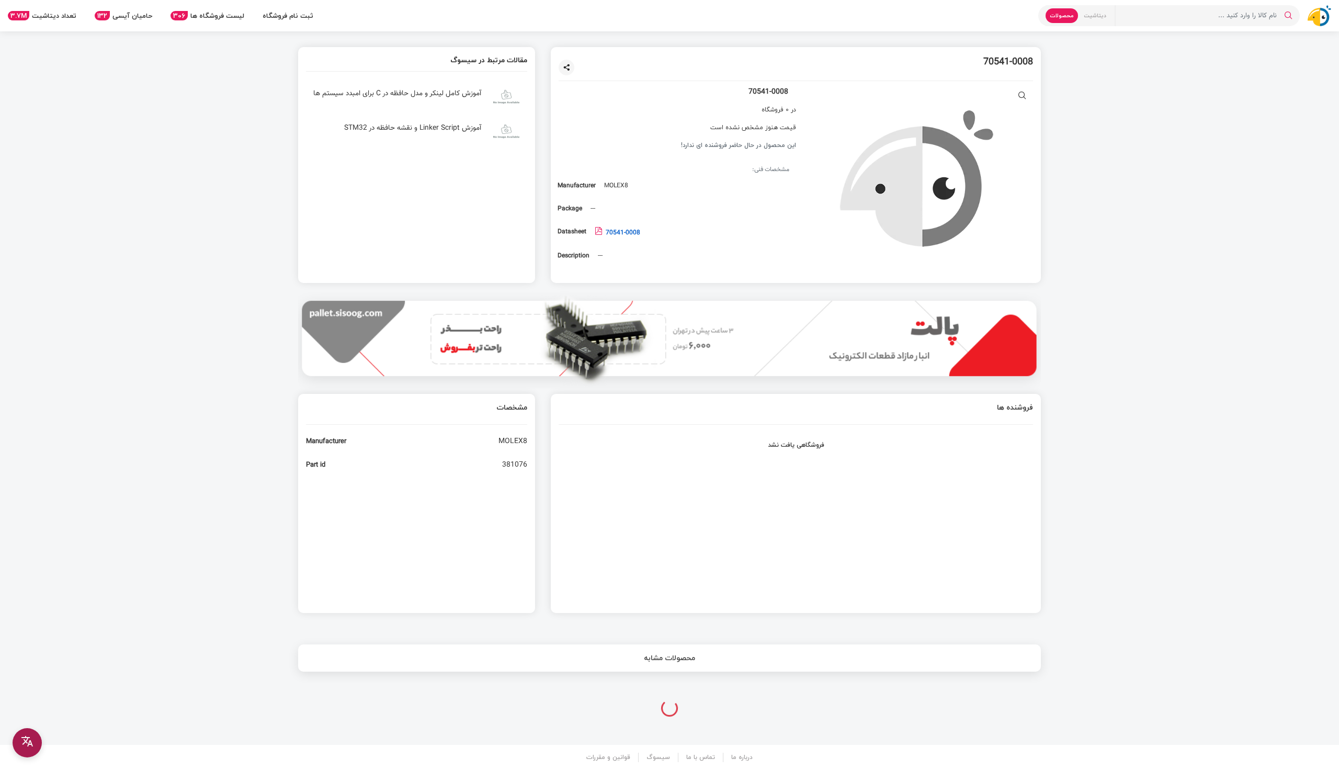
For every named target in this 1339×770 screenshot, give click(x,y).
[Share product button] (566, 67)
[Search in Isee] (1288, 16)
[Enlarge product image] (1022, 96)
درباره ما (742, 757)
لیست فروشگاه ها (208, 15)
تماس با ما (700, 757)
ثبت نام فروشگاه (288, 15)
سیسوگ (658, 757)
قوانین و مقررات (608, 757)
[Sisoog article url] (416, 101)
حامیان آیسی (124, 15)
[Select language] (27, 742)
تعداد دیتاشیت (43, 15)
